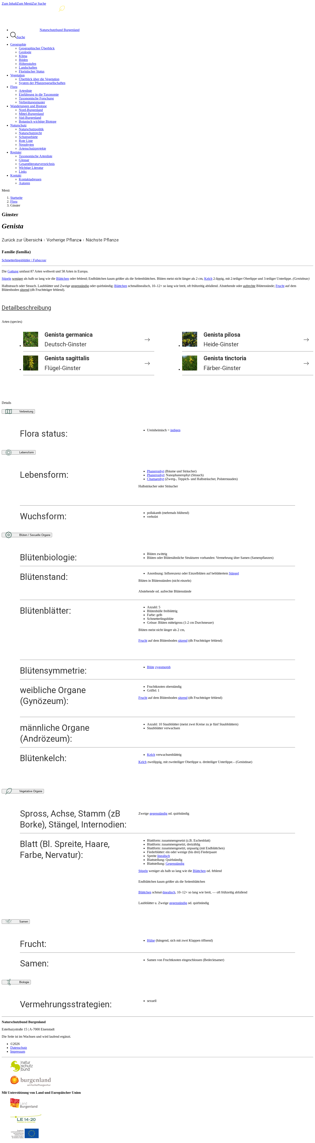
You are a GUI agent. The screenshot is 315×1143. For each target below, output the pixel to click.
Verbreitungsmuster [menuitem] (32, 102)
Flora (13, 201)
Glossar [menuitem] (24, 160)
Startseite (16, 197)
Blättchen (62, 278)
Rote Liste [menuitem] (26, 141)
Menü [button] (6, 190)
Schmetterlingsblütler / (24, 260)
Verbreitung (26, 411)
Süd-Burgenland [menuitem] (30, 117)
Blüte (150, 667)
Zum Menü (24, 3)
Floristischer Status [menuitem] (31, 71)
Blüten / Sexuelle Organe (34, 535)
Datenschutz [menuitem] (18, 1047)
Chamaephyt (155, 479)
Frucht (280, 286)
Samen (23, 921)
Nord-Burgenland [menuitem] (31, 110)
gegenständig (158, 813)
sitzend (183, 640)
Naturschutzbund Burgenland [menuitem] (60, 30)
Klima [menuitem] (23, 56)
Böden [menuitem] (23, 60)
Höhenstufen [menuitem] (27, 63)
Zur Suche (39, 3)
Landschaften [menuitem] (28, 67)
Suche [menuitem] (21, 37)
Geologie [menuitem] (25, 52)
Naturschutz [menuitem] (18, 125)
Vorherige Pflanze (63, 240)
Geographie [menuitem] (18, 44)
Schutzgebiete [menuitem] (28, 137)
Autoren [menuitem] (24, 183)
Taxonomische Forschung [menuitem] (36, 98)
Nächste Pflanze (102, 240)
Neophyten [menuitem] (26, 144)
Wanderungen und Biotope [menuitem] (28, 106)
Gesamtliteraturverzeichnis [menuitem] (37, 164)
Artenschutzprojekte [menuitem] (32, 148)
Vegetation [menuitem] (17, 75)
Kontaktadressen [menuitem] (30, 179)
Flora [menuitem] (13, 87)
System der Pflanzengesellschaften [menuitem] (42, 83)
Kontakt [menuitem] (15, 175)
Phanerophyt (155, 471)
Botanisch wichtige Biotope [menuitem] (37, 121)
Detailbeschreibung (26, 307)
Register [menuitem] (15, 152)
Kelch (208, 278)
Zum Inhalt (9, 3)
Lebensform (26, 452)
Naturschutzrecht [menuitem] (30, 133)
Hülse (151, 940)
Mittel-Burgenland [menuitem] (31, 114)
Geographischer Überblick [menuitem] (37, 48)
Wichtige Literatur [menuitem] (31, 168)
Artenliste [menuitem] (25, 90)
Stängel (234, 573)
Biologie (24, 982)
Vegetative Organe (30, 791)
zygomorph (163, 667)
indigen (175, 430)
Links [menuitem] (23, 171)
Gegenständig (175, 863)
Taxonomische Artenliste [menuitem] (35, 156)
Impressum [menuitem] (17, 1051)
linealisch (163, 856)
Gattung (13, 271)
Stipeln (6, 278)
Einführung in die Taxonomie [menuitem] (39, 94)
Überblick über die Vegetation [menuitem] (39, 79)
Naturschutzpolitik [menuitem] (31, 129)
